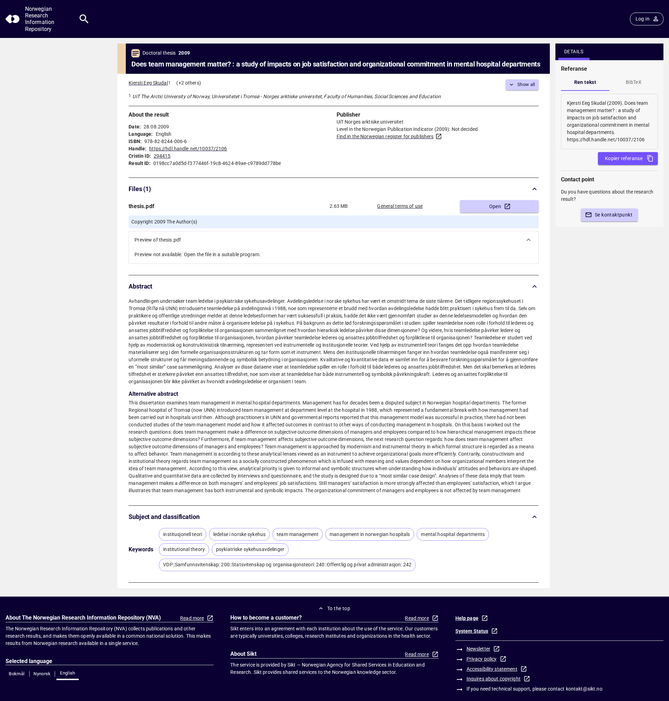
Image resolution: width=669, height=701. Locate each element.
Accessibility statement (492, 669)
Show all (526, 84)
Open (495, 206)
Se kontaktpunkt (613, 215)
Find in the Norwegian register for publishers (385, 136)
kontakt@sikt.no (584, 689)
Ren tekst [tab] (585, 82)
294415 (162, 156)
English (67, 673)
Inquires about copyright (494, 679)
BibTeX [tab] (633, 82)
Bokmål (16, 673)
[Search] (84, 19)
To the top (338, 608)
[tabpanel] (609, 121)
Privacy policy (482, 659)
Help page (466, 618)
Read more (192, 618)
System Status (472, 631)
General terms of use (400, 206)
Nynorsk (42, 673)
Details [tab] (574, 51)
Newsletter (478, 649)
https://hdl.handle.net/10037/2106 (188, 148)
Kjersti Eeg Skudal (148, 83)
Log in (642, 19)
